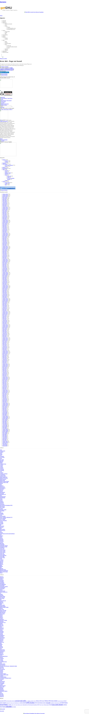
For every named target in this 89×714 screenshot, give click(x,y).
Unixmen (2, 679)
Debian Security (3, 479)
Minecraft (9, 45)
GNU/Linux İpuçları (8, 23)
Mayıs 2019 (4, 288)
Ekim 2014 (4, 348)
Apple (1, 454)
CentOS (1, 467)
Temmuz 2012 (5, 378)
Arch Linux (2, 457)
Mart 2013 (4, 369)
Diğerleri (6, 170)
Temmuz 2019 (5, 286)
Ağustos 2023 (5, 233)
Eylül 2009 (4, 415)
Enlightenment (3, 496)
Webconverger (3, 685)
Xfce (1, 692)
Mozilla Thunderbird (4, 570)
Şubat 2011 (4, 396)
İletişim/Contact (5, 52)
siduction (1, 639)
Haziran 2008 (5, 431)
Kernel (1, 537)
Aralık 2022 (4, 242)
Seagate (1, 634)
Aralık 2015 (4, 333)
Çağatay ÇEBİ (3, 475)
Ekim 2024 (4, 218)
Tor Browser (2, 669)
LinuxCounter (2, 549)
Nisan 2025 (4, 211)
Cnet (1, 471)
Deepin (1, 483)
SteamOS (2, 654)
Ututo (1, 680)
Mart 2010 (4, 408)
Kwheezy (2, 541)
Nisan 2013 (4, 368)
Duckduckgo (2, 492)
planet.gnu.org (3, 611)
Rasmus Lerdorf (20, 704)
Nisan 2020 (4, 276)
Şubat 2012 (4, 383)
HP (0, 524)
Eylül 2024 (4, 219)
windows (65, 704)
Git (0, 511)
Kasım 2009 (4, 413)
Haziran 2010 (5, 405)
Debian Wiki (2, 480)
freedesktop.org (16, 702)
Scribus (1, 633)
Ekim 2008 (4, 427)
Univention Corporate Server (5, 678)
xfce (1, 706)
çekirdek (9, 706)
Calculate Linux (3, 463)
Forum (6, 26)
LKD (1, 558)
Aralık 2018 (4, 294)
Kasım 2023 (4, 230)
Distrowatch (2, 486)
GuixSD (1, 523)
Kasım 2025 (4, 203)
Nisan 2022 (4, 250)
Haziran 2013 (5, 366)
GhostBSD (2, 510)
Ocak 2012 (4, 384)
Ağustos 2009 (5, 416)
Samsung (2, 631)
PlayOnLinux (2, 612)
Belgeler (4, 36)
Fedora (1, 500)
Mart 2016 (4, 330)
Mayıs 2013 (4, 367)
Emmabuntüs (2, 497)
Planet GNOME (3, 610)
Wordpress (2, 690)
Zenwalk (1, 694)
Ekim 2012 (4, 374)
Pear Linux (2, 598)
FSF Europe (2, 506)
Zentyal (1, 693)
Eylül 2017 (4, 310)
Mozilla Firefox (3, 569)
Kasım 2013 (4, 360)
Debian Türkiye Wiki (4, 482)
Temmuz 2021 (5, 260)
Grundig (1, 522)
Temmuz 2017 (5, 312)
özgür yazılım (14, 706)
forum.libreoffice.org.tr (11, 28)
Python (6, 42)
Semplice (2, 636)
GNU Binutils (2, 516)
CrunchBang (2, 474)
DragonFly (2, 488)
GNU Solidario (3, 518)
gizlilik (21, 702)
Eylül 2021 (4, 258)
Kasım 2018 (4, 295)
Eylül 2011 (4, 389)
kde (60, 702)
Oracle (1, 589)
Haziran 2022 (5, 248)
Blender (1, 461)
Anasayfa (4, 20)
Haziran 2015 (5, 340)
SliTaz (1, 644)
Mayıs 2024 (4, 223)
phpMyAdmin (2, 606)
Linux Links (2, 554)
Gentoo (1, 508)
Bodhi (1, 462)
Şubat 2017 (4, 318)
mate (10, 704)
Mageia (1, 563)
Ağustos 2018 (5, 298)
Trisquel (1, 671)
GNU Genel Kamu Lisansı (40, 702)
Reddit (1, 623)
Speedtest (2, 651)
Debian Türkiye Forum (4, 481)
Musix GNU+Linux (4, 571)
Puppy (1, 615)
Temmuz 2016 (5, 325)
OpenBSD (2, 582)
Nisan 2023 (4, 237)
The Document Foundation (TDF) (33, 704)
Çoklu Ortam (7, 31)
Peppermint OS (3, 600)
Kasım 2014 (4, 347)
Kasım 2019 (4, 282)
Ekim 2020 (4, 270)
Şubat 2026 (4, 200)
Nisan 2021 (4, 263)
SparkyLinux (2, 650)
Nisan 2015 (4, 342)
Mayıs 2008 (4, 432)
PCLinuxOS (2, 597)
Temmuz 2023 (5, 234)
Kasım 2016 (4, 321)
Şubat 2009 (4, 422)
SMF (1, 645)
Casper (1, 466)
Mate (1, 565)
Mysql (1, 572)
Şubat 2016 (4, 331)
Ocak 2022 (4, 254)
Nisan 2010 (4, 407)
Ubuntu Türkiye (3, 673)
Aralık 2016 (4, 320)
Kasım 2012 (4, 373)
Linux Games (2, 551)
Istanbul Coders (8, 43)
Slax (1, 643)
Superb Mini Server (4, 656)
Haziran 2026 (5, 196)
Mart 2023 (4, 238)
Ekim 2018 (4, 296)
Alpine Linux (2, 450)
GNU (1, 515)
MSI (1, 567)
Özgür (3, 706)
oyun (14, 704)
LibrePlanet (2, 547)
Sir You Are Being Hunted (12, 46)
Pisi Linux (2, 609)
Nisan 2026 (4, 198)
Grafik (6, 32)
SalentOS (2, 627)
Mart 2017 (4, 317)
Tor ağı (40, 704)
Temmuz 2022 (5, 247)
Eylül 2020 (4, 271)
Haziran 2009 (5, 418)
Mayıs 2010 (4, 406)
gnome (24, 702)
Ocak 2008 (4, 437)
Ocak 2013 (4, 371)
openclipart (2, 583)
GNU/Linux (4, 22)
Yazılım (3, 30)
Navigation (3, 2)
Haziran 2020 (5, 274)
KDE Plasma (65, 702)
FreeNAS (2, 503)
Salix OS (1, 629)
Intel (1, 528)
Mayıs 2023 (4, 236)
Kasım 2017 (4, 308)
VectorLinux (2, 681)
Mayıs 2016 (4, 328)
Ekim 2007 (4, 439)
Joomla (1, 532)
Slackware (2, 642)
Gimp (6, 41)
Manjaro (1, 564)
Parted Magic (2, 596)
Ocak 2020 (4, 280)
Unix (50, 704)
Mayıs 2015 (4, 341)
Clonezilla (2, 469)
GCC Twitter (2, 519)
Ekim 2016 (4, 322)
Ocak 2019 (4, 293)
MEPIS (1, 566)
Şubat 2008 (4, 435)
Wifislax (1, 687)
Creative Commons (3, 473)
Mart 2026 (4, 199)
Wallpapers (4, 51)
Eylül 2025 (4, 206)
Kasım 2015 (4, 334)
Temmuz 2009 (5, 417)
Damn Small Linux (3, 476)
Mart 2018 (4, 304)
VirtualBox (2, 683)
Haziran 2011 (5, 392)
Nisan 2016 (4, 329)
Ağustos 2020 (5, 272)
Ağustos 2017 (5, 311)
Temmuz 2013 (5, 365)
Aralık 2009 (4, 411)
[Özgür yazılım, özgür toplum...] (9, 10)
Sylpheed (2, 658)
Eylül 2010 (4, 402)
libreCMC (2, 543)
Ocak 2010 (4, 410)
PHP (1, 603)
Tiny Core (2, 668)
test (27, 704)
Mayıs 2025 (4, 210)
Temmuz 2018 (5, 299)
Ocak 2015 (4, 345)
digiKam (1, 485)
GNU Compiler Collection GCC (6, 517)
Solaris (1, 646)
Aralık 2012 (4, 372)
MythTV (1, 576)
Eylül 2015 (4, 336)
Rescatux (2, 625)
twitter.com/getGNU (4, 121)
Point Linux (2, 613)
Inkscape (1, 527)
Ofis (5, 33)
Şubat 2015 (4, 344)
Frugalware (2, 504)
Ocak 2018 (4, 306)
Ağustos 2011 (5, 390)
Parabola (1, 595)
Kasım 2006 (4, 445)
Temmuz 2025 (5, 208)
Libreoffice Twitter (3, 546)
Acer (1, 449)
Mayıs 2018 (4, 301)
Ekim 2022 (4, 244)
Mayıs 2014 (4, 354)
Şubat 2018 (4, 305)
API (5, 700)
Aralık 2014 (4, 346)
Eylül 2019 (4, 284)
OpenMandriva (3, 584)
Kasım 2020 (4, 269)
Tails (1, 662)
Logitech (1, 559)
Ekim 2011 (4, 388)
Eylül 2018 (4, 297)
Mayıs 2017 (4, 315)
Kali (1, 534)
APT (1, 455)
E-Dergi (6, 39)
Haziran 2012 (5, 379)
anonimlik (2, 700)
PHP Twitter (2, 605)
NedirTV (6, 48)
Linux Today (2, 557)
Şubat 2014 (4, 357)
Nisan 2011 (4, 394)
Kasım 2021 (4, 256)
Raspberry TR (2, 622)
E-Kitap (6, 161)
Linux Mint (2, 556)
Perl (1, 599)
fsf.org (1, 138)
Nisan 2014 (4, 355)
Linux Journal (2, 552)
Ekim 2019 (4, 283)
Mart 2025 (4, 212)
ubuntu (43, 704)
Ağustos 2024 (5, 220)
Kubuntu (1, 540)
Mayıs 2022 (4, 249)
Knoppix (1, 539)
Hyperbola (2, 526)
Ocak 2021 (4, 267)
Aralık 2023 (4, 228)
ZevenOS (2, 695)
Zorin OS (2, 696)
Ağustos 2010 (5, 403)
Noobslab (2, 579)
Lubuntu (1, 560)
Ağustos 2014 (5, 350)
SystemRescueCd (3, 661)
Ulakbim (1, 675)
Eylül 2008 (4, 428)
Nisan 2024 (4, 224)
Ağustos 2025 (5, 207)
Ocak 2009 (4, 423)
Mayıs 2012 (4, 380)
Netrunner (2, 577)
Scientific (2, 632)
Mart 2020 (4, 278)
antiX (1, 453)
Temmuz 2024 (5, 221)
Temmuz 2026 (5, 195)
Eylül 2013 (4, 362)
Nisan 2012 (4, 381)
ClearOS (1, 468)
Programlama (5, 34)
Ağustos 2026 (5, 194)
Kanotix (1, 535)
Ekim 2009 (4, 414)
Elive (1, 495)
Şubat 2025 (4, 213)
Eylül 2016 (4, 323)
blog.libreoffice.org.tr (11, 29)
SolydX (1, 647)
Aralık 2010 (4, 398)
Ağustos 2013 (5, 364)
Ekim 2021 (4, 257)
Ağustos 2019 (5, 285)
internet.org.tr (2, 530)
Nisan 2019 (4, 289)
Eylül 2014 (4, 349)
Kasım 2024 (4, 217)
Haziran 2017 (5, 313)
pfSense (1, 601)
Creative (1, 472)
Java (1, 531)
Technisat (2, 667)
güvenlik (48, 702)
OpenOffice (2, 585)
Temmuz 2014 (5, 352)
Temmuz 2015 (5, 339)
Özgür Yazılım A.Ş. (3, 591)
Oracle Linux (2, 590)
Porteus (1, 614)
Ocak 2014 (4, 358)
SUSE (1, 655)
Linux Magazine (3, 555)
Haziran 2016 (5, 327)
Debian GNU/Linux (4, 478)
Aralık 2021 (4, 255)
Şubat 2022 (4, 252)
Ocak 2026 (4, 201)
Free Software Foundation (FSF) (6, 505)
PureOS (1, 617)
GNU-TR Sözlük (3, 520)
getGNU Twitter (3, 509)
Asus (1, 458)
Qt (0, 593)
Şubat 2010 (4, 409)
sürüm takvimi (25, 704)
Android (1, 451)
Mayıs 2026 (4, 197)
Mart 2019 (4, 291)
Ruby (1, 626)
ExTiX (1, 499)
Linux (6, 24)
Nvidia (1, 578)
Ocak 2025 (4, 214)
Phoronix (2, 602)
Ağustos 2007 (5, 441)
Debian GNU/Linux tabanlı (51, 700)
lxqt (8, 704)
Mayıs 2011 (4, 393)
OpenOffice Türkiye (4, 586)
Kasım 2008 (4, 426)
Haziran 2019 (5, 287)
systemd (1, 660)
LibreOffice (2, 544)
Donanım (4, 21)
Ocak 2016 (4, 332)
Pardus (1, 594)
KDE (1, 536)
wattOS (1, 684)
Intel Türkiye (2, 529)
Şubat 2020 (4, 279)
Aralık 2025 (4, 202)
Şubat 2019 (4, 292)
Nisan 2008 (4, 433)
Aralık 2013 (4, 359)
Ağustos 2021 (5, 259)
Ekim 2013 (4, 361)
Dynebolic (2, 493)
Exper (1, 498)
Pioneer (1, 608)
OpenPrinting (2, 587)
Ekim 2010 (4, 401)
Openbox (2, 581)
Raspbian (2, 621)
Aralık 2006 (4, 444)
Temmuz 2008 (5, 430)
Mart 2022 (4, 251)
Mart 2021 (4, 264)
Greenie (1, 512)
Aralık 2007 (4, 438)
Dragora (1, 490)
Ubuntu (1, 672)
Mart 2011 (4, 395)
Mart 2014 (4, 356)
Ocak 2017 (4, 319)
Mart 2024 (4, 225)
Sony (1, 648)
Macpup (1, 561)
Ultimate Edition (3, 676)
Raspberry (2, 619)
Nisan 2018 (4, 303)
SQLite (1, 652)
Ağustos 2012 (5, 377)
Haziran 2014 (5, 353)
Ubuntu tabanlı (46, 704)
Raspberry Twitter (3, 620)
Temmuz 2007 (5, 442)
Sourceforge (2, 649)
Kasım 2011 (4, 386)
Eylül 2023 (4, 232)
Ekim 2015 (4, 335)
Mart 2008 (4, 434)
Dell (1, 484)
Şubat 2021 (4, 266)
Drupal (1, 491)
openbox (12, 704)
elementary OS (3, 494)
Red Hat (1, 624)
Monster (1, 568)
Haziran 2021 (5, 261)
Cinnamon (2, 470)
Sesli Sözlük (2, 637)
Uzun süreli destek (57, 704)
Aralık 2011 (4, 385)
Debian (8, 27)
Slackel (1, 640)
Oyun (6, 44)
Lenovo (1, 542)
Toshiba (1, 670)
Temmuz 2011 (5, 391)
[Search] (11, 106)
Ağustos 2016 (5, 324)
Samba (1, 630)
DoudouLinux (2, 487)
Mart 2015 (4, 343)
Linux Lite (2, 553)
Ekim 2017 (4, 309)
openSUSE (2, 588)
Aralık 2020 (4, 268)
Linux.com (2, 548)
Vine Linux (2, 682)
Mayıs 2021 (4, 262)
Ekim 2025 (4, 205)
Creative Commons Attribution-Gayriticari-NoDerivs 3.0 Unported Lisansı (7, 68)
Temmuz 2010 (5, 404)
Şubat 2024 (4, 226)
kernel (2, 704)
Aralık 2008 (4, 425)
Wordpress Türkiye (3, 691)
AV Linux (2, 459)
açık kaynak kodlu (20, 700)
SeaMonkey (2, 635)
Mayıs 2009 (4, 419)
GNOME (2, 514)
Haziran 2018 (5, 300)
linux (6, 704)
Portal (8, 47)
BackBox (2, 460)
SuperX (1, 657)
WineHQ (1, 688)
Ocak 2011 (4, 397)
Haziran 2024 (5, 222)
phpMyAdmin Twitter (4, 607)
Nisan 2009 (4, 420)
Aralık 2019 (4, 281)
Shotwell (1, 638)
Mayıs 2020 (4, 275)
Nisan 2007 (4, 443)
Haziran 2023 (5, 235)
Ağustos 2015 (5, 337)
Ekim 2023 (4, 231)
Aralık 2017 (4, 307)
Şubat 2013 (4, 370)
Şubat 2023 (4, 239)
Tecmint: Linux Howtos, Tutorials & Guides (8, 666)
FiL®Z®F (2, 711)
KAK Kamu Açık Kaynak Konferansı (7, 533)
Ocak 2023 (4, 240)
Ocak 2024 (4, 227)
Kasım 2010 (4, 400)
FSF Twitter (2, 507)
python (17, 704)
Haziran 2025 (5, 209)
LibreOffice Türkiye (4, 545)
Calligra (1, 465)
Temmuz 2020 (5, 273)
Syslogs (1, 659)
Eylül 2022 (4, 245)
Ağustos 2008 (5, 429)
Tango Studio (2, 663)
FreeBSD (2, 502)
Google (1, 521)
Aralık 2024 (4, 215)
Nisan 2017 (4, 316)
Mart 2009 (4, 421)
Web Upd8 (2, 686)
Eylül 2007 (4, 440)
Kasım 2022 (4, 243)
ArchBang (2, 456)
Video (3, 40)
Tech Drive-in (2, 664)
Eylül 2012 (4, 376)
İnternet (3, 35)
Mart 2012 (4, 382)
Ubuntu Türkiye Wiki (4, 674)
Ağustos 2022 (5, 246)
